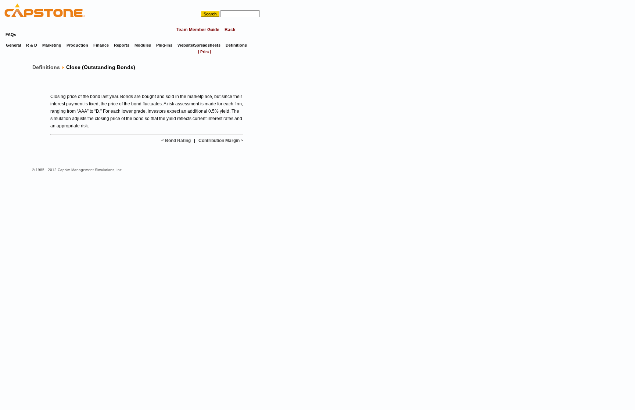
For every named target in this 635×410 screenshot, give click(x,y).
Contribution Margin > (220, 140)
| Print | (204, 52)
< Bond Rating (176, 140)
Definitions (46, 67)
